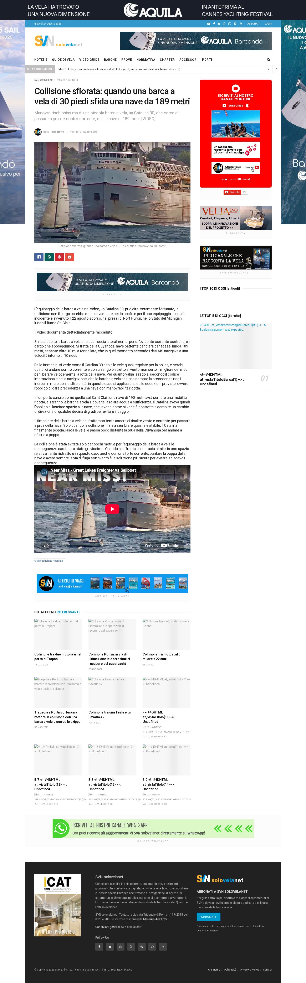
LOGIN (268, 23)
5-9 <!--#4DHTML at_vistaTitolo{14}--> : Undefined (159, 784)
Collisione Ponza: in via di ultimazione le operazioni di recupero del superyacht (109, 659)
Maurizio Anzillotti (155, 919)
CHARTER (167, 59)
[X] (219, 24)
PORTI (207, 59)
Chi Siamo (214, 969)
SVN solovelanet (43, 79)
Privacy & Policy (249, 969)
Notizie (61, 79)
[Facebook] (214, 24)
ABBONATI (253, 23)
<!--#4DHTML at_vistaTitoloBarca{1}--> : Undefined (222, 379)
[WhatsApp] (224, 24)
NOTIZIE (40, 59)
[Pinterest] (235, 24)
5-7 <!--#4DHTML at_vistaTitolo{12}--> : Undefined (50, 784)
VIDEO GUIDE (89, 59)
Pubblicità (230, 969)
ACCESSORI (188, 59)
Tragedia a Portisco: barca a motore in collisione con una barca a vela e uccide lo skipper (58, 717)
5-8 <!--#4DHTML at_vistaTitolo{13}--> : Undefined (104, 784)
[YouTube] (208, 24)
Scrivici (267, 969)
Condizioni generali (107, 927)
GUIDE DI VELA (63, 59)
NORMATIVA (146, 59)
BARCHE (110, 59)
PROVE (126, 59)
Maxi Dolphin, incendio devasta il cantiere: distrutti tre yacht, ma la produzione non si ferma (112, 69)
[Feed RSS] (241, 24)
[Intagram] (229, 24)
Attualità (73, 79)
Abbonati (208, 916)
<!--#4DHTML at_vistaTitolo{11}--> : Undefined (159, 717)
